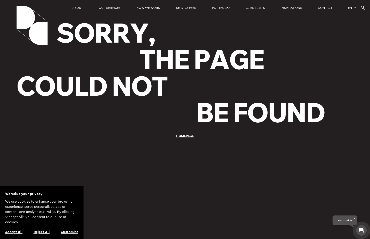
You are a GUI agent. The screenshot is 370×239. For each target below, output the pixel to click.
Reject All (42, 232)
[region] (42, 212)
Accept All (13, 232)
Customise (69, 232)
